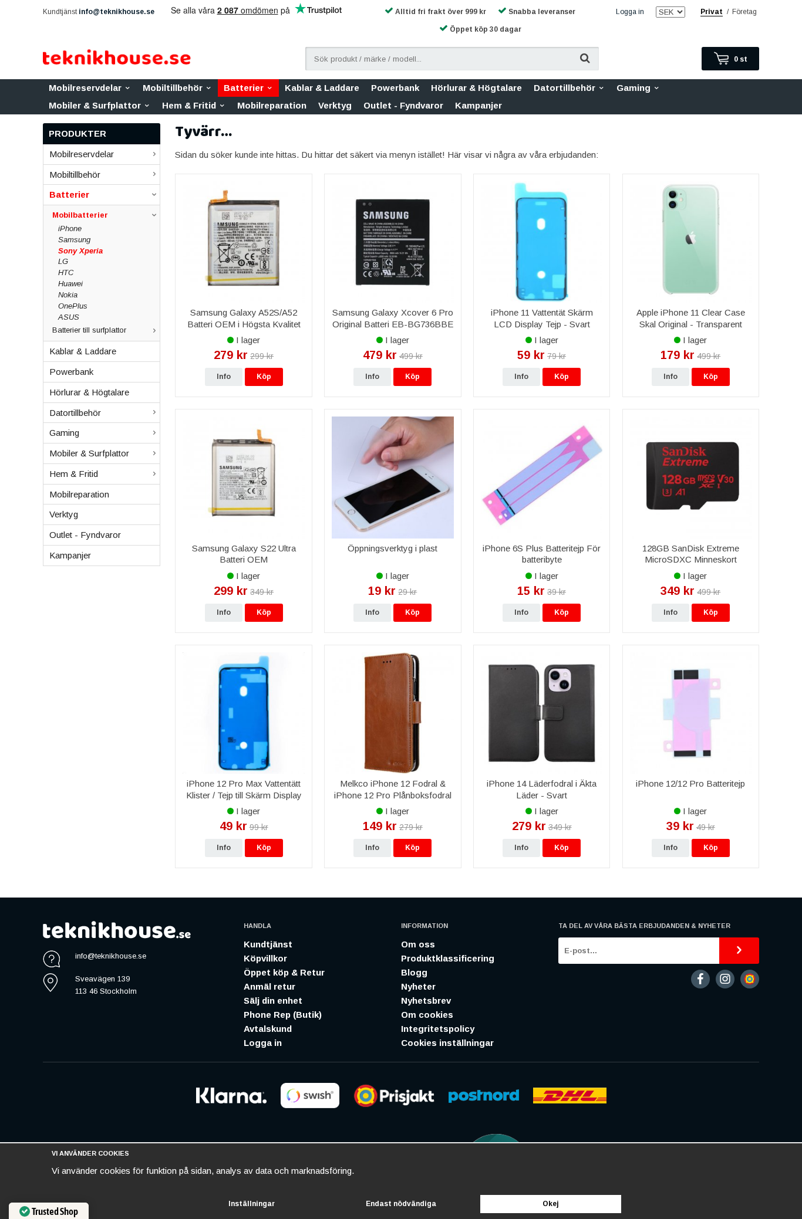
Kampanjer (478, 105)
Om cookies (427, 1015)
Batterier (244, 88)
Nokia (67, 294)
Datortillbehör (564, 88)
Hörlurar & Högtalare (476, 88)
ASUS (68, 317)
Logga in (630, 12)
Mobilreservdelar (85, 88)
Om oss (418, 944)
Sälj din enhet (273, 1000)
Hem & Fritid (189, 105)
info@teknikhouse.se (116, 12)
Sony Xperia (80, 250)
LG (63, 261)
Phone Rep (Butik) (283, 1015)
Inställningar (251, 1204)
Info (224, 377)
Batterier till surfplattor (89, 330)
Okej (550, 1204)
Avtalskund (268, 1029)
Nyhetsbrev (426, 1000)
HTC (65, 272)
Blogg (414, 972)
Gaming (633, 88)
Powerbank (395, 88)
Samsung (74, 239)
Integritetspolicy (437, 1029)
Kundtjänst (268, 944)
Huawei (70, 283)
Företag (744, 12)
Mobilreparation (271, 105)
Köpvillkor (265, 958)
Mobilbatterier (80, 215)
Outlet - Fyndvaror (403, 105)
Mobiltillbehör (173, 88)
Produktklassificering (447, 958)
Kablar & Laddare (322, 88)
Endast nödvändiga (401, 1204)
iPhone (70, 228)
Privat (711, 12)
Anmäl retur (269, 986)
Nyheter (418, 986)
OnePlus (72, 306)
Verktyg (335, 105)
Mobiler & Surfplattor (95, 105)
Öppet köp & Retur (284, 972)
